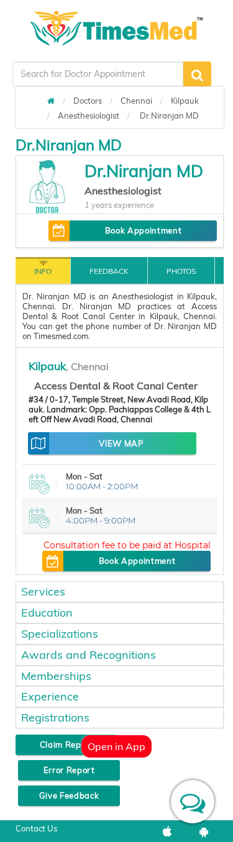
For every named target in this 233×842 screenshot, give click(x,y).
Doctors (87, 101)
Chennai (136, 101)
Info (43, 271)
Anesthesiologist (88, 115)
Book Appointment (143, 230)
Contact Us (36, 828)
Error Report (69, 770)
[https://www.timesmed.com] (51, 101)
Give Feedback (69, 795)
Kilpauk (185, 101)
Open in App (116, 746)
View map (121, 443)
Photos (181, 271)
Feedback (109, 271)
